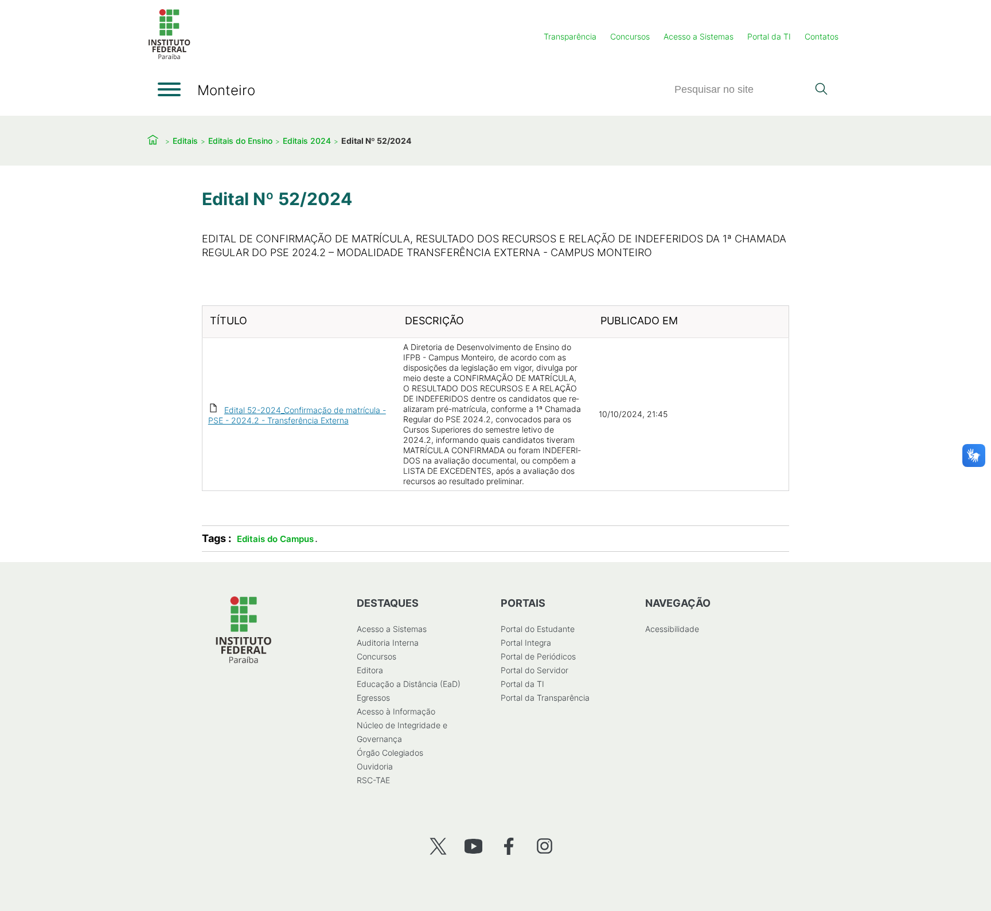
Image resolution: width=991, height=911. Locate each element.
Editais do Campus (275, 539)
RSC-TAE (373, 780)
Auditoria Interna (388, 642)
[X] (437, 846)
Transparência (570, 36)
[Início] (169, 57)
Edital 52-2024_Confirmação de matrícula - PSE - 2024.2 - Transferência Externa (297, 415)
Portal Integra (526, 642)
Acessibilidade (672, 629)
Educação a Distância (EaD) (409, 684)
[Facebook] (509, 846)
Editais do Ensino (240, 141)
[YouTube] (473, 846)
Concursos (630, 36)
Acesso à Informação (396, 711)
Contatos (821, 36)
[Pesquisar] (820, 90)
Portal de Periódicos (538, 656)
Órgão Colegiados (390, 752)
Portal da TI (769, 36)
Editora (370, 670)
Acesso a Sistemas (699, 36)
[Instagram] (544, 846)
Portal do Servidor (534, 670)
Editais (185, 141)
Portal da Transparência (545, 697)
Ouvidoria (375, 766)
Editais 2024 (307, 141)
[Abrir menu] (169, 89)
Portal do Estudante (538, 629)
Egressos (373, 697)
